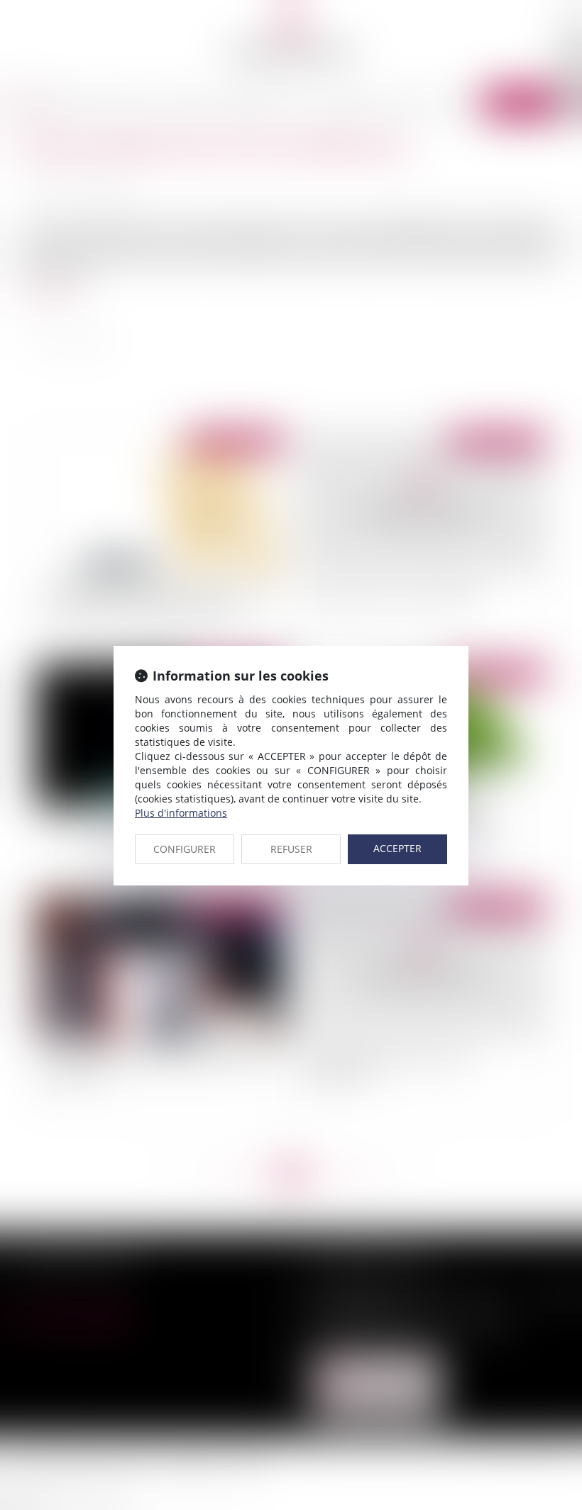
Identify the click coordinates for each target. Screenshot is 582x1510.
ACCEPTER (397, 848)
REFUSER (291, 849)
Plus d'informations (181, 813)
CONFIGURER (184, 849)
